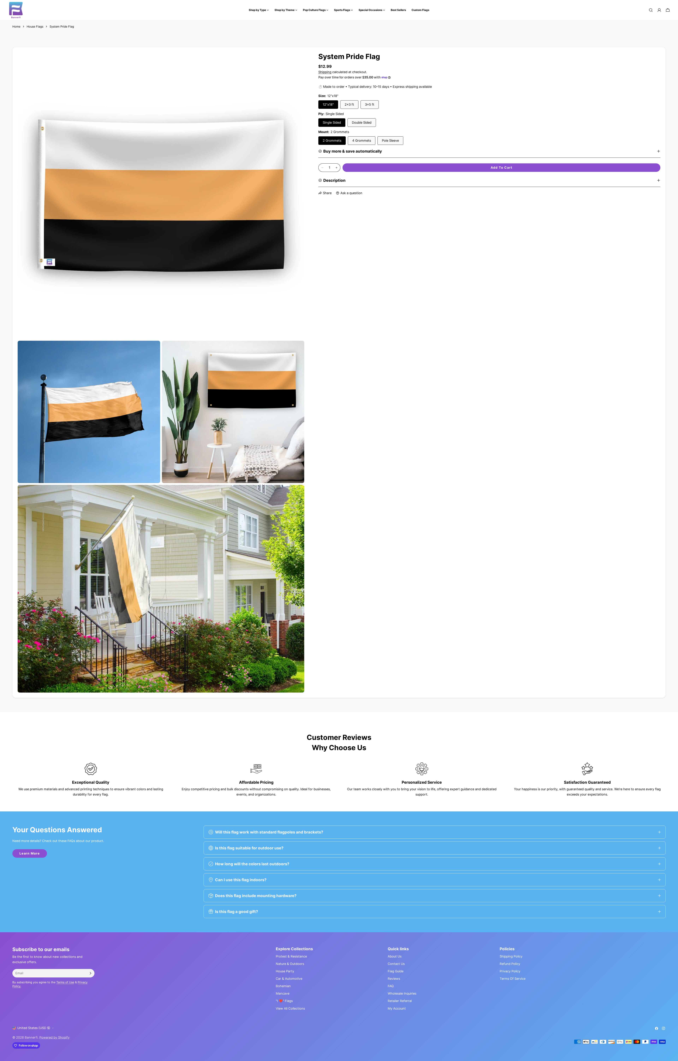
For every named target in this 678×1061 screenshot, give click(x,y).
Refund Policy (510, 964)
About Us (395, 956)
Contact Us (396, 964)
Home (16, 26)
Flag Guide (395, 971)
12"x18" (328, 104)
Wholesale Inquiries (402, 993)
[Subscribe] (90, 973)
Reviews (394, 978)
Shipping (324, 72)
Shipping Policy (511, 956)
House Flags (35, 26)
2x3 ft (349, 104)
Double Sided (361, 122)
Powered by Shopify (54, 1037)
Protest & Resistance (291, 956)
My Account (397, 1008)
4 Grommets (361, 140)
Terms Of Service (512, 978)
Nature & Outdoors (290, 964)
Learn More (29, 853)
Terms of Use (65, 982)
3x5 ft (369, 104)
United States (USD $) (33, 1028)
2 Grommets (332, 140)
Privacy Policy (510, 971)
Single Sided (332, 122)
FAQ (391, 986)
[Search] (650, 10)
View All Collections (290, 1008)
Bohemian (283, 986)
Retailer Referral (400, 1001)
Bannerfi (31, 1037)
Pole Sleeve (390, 140)
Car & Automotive (289, 978)
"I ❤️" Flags (284, 1001)
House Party (285, 971)
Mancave (282, 993)
